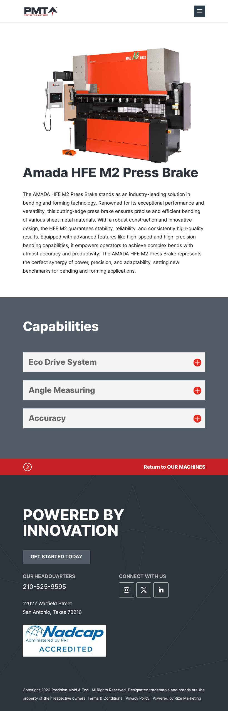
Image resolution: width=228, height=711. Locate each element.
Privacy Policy (137, 698)
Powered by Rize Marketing (177, 698)
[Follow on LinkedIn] (160, 589)
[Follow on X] (143, 589)
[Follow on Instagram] (126, 589)
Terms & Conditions (105, 698)
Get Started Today (57, 556)
